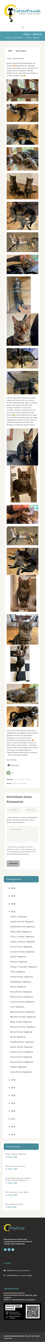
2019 (13, 1103)
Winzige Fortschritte (15, 1166)
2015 (13, 1134)
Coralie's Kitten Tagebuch (22, 952)
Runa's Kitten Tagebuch (21, 1047)
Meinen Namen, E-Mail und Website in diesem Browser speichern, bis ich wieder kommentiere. (22, 820)
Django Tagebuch (18, 956)
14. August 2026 (11, 1195)
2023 (10, 51)
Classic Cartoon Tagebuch (22, 941)
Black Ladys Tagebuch (20, 931)
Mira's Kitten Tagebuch (21, 1032)
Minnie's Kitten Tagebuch (22, 1027)
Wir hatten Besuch (14, 1204)
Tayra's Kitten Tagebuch (21, 1062)
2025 (13, 896)
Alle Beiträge (17, 37)
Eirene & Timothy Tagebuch (23, 967)
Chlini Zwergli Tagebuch (22, 936)
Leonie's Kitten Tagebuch (22, 1002)
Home (8, 37)
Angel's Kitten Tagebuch (22, 921)
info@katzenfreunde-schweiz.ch (18, 1270)
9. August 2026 (10, 1207)
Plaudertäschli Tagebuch (22, 1042)
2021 (13, 1087)
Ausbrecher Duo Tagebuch (22, 926)
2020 (13, 1095)
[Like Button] (8, 773)
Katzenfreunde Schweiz (14, 1336)
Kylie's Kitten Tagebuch (21, 997)
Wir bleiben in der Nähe (17, 1192)
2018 (13, 1111)
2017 (13, 1119)
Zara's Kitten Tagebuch (21, 1072)
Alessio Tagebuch (18, 916)
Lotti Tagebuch (17, 1007)
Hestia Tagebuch (18, 987)
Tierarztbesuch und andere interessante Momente (18, 1179)
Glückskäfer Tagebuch (21, 982)
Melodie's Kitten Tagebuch (23, 1017)
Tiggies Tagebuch (21, 51)
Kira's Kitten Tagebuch (21, 992)
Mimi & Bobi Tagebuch (21, 1022)
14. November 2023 (22, 779)
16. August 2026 (11, 1169)
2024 (13, 904)
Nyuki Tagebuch (18, 1037)
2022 (13, 1080)
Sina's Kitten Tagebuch (21, 1057)
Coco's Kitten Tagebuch (21, 946)
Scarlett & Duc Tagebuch (21, 1052)
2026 (13, 888)
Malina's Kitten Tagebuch (22, 1012)
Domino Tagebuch (19, 962)
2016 (13, 1126)
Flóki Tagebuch (17, 972)
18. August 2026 (11, 1157)
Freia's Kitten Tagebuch (21, 977)
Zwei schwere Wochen (16, 1154)
